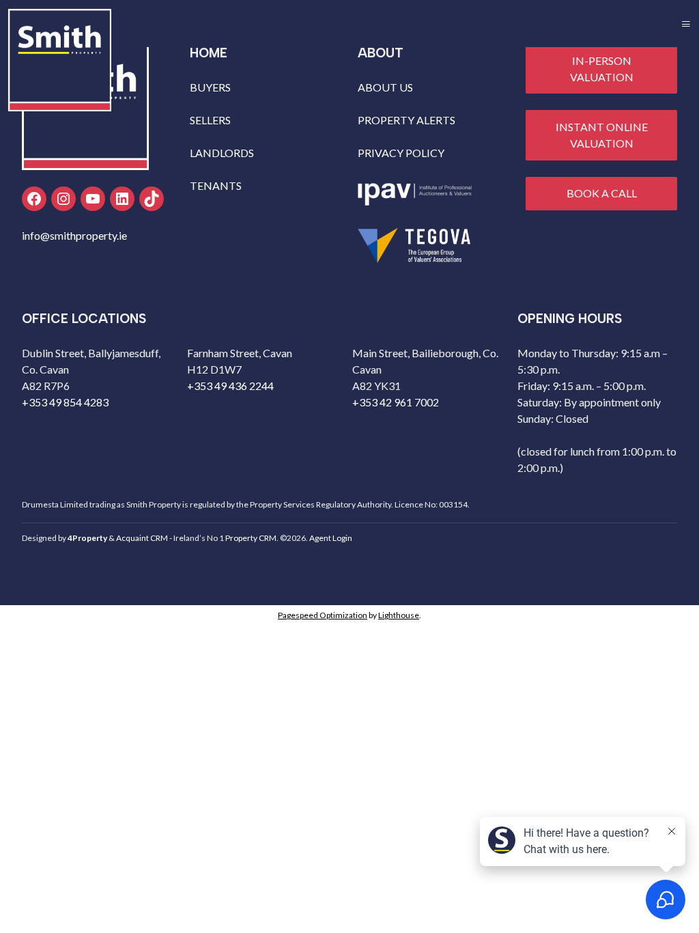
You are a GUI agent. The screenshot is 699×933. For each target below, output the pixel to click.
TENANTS (216, 185)
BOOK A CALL (602, 192)
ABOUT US (385, 87)
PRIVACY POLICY (401, 152)
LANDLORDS (222, 152)
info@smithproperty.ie (74, 235)
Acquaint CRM (142, 538)
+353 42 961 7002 (395, 401)
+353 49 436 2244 (230, 385)
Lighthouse (398, 615)
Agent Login (330, 538)
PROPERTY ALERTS (406, 119)
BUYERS (210, 87)
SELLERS (210, 119)
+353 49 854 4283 (65, 401)
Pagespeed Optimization (322, 615)
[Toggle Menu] (686, 23)
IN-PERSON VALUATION (601, 68)
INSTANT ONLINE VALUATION (602, 135)
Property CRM (250, 538)
